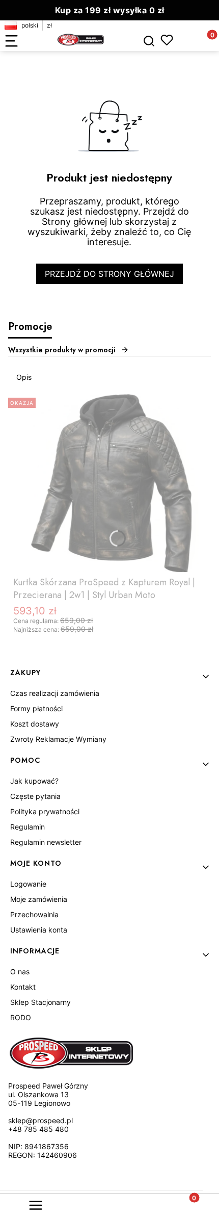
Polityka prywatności (44, 811)
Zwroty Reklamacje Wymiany (58, 739)
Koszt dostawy (34, 723)
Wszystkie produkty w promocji (62, 350)
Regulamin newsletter (45, 842)
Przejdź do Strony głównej (109, 274)
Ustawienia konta (38, 929)
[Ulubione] (166, 40)
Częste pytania (35, 796)
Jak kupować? (34, 780)
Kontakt (23, 986)
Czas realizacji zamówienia (54, 693)
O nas (20, 971)
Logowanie (28, 883)
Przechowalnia (34, 914)
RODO (20, 1017)
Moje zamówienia (38, 899)
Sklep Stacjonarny (40, 1002)
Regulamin (27, 826)
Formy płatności (36, 708)
